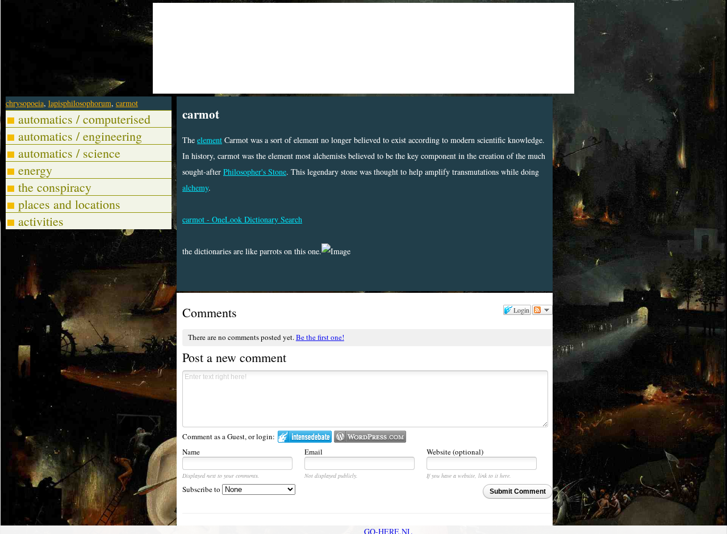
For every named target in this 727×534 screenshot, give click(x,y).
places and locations (69, 204)
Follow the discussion (542, 310)
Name (191, 452)
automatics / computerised (84, 119)
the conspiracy (54, 187)
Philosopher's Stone (254, 171)
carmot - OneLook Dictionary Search (242, 219)
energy (35, 170)
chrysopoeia (25, 103)
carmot (127, 103)
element (209, 139)
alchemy (195, 187)
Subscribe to (202, 489)
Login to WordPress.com (370, 437)
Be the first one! (320, 337)
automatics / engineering (80, 136)
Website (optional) (455, 452)
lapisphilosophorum (79, 103)
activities (41, 221)
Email (313, 452)
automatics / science (69, 153)
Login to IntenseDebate (305, 437)
